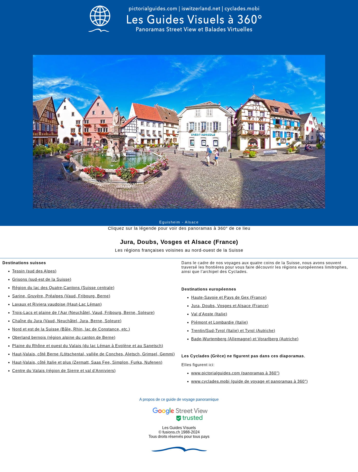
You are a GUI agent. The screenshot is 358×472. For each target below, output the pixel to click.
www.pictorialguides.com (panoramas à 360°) (235, 373)
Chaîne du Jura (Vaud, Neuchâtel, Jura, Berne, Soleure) (67, 321)
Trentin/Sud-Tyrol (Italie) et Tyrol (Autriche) (233, 331)
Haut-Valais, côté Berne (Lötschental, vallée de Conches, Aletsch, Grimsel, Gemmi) (93, 354)
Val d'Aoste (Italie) (209, 314)
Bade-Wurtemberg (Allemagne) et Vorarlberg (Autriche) (245, 339)
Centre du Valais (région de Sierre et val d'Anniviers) (64, 371)
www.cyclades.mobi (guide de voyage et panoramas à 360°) (249, 381)
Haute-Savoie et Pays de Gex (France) (229, 297)
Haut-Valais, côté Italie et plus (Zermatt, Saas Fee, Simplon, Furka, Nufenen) (87, 362)
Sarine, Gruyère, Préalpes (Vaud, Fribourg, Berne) (61, 296)
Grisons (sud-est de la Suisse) (41, 279)
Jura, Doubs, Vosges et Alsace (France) (230, 306)
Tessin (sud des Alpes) (34, 271)
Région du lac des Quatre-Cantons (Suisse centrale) (63, 288)
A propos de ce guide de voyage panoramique (179, 399)
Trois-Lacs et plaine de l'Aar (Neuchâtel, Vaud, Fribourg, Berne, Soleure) (83, 313)
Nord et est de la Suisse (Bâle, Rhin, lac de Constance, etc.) (71, 329)
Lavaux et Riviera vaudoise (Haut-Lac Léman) (57, 304)
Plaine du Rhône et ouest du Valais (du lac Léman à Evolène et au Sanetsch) (87, 346)
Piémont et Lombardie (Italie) (219, 322)
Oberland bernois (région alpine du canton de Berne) (63, 337)
